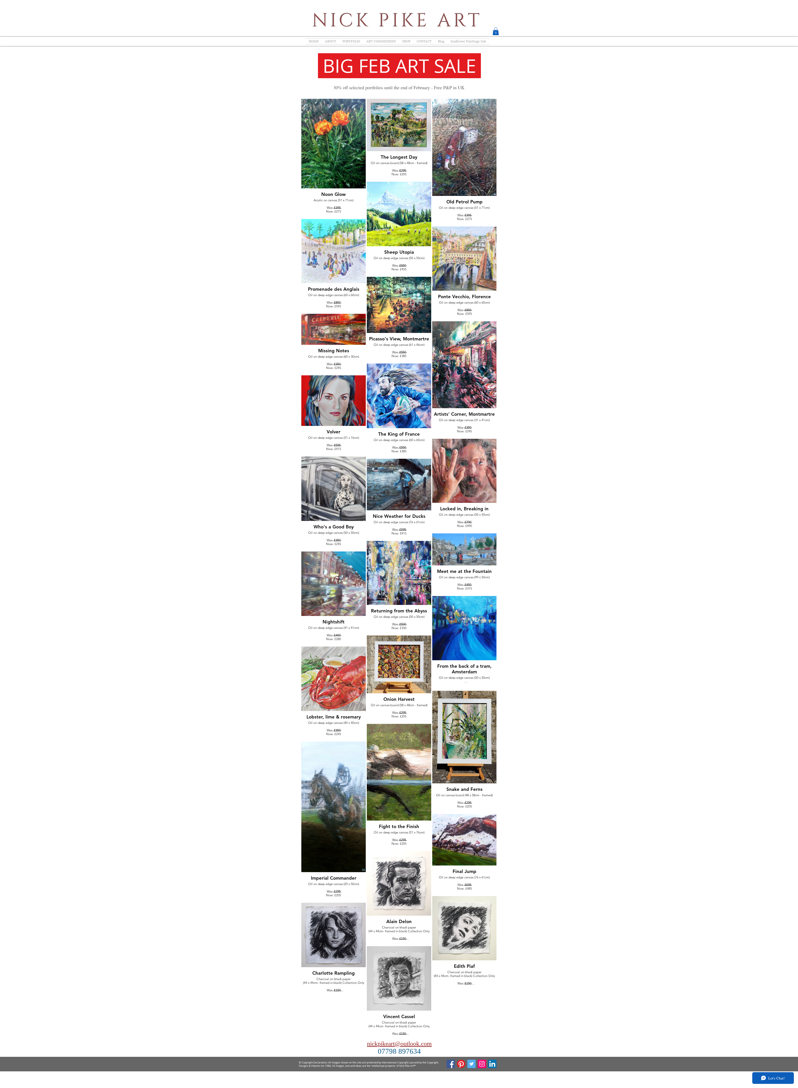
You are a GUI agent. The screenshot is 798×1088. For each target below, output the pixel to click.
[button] (496, 31)
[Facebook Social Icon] (451, 1064)
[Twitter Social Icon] (471, 1064)
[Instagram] (482, 1064)
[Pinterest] (461, 1064)
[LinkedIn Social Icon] (492, 1064)
